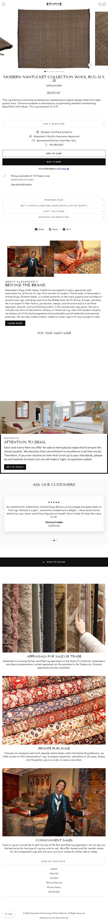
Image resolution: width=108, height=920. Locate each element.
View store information (21, 184)
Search (54, 869)
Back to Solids (56, 562)
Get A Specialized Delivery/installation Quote (54, 205)
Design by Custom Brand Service (54, 918)
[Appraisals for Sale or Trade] (54, 618)
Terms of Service (54, 882)
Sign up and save (53, 861)
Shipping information (54, 217)
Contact (54, 878)
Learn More (15, 323)
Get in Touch (15, 467)
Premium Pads (54, 200)
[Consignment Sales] (54, 802)
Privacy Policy (54, 887)
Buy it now (54, 162)
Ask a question (54, 124)
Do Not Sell (54, 891)
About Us (54, 873)
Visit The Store (54, 211)
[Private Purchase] (54, 710)
